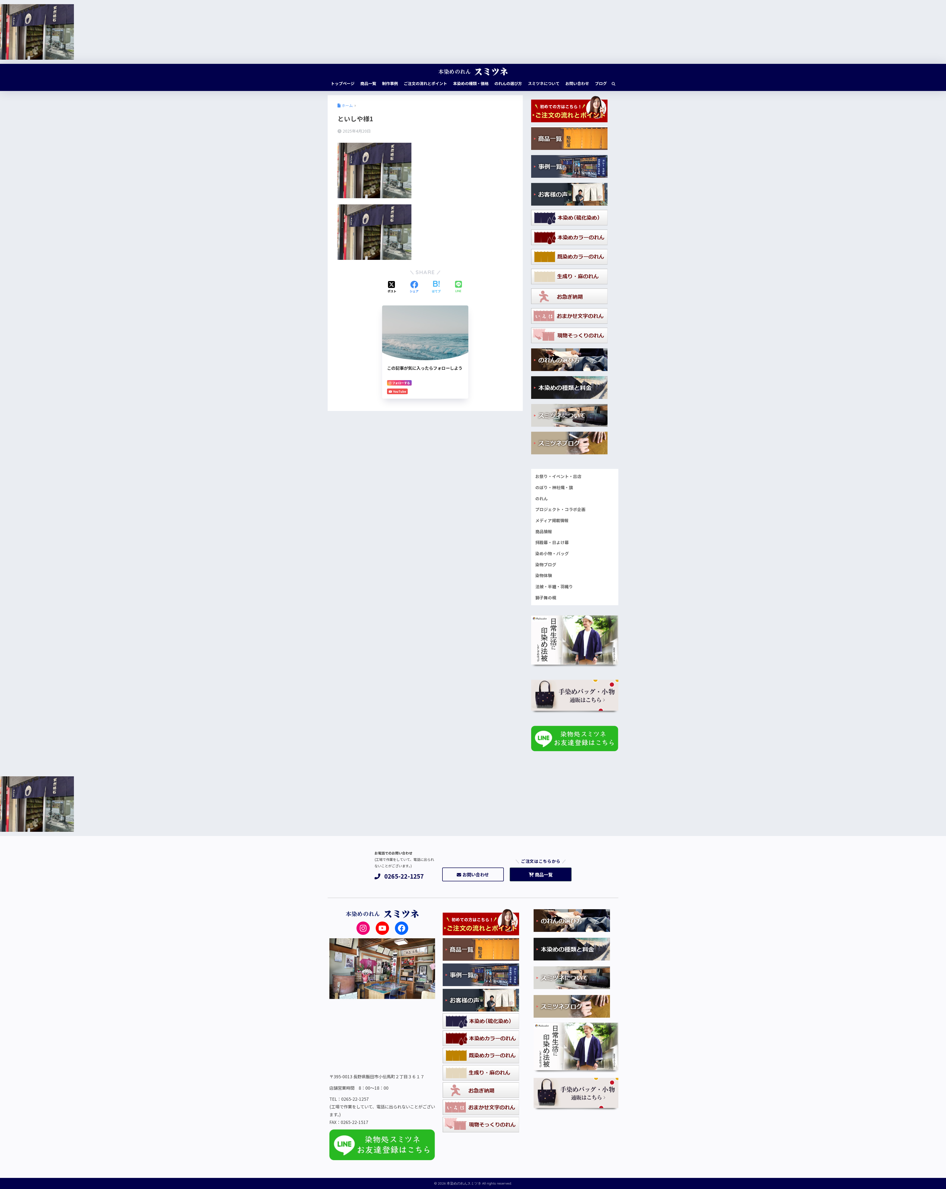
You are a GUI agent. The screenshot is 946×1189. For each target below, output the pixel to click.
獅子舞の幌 (545, 598)
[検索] (611, 83)
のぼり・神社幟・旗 (554, 487)
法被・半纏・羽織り (554, 586)
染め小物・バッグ (552, 553)
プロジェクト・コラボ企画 (560, 509)
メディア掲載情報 (552, 520)
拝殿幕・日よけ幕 (552, 542)
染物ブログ (545, 565)
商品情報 (543, 531)
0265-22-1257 (404, 876)
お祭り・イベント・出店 (558, 476)
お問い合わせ (475, 874)
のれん (541, 498)
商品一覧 (544, 874)
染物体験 (543, 575)
